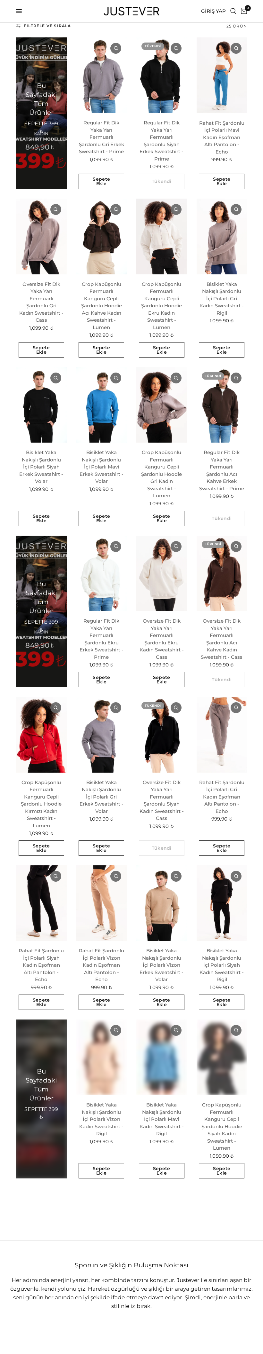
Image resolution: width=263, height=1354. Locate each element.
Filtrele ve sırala (47, 25)
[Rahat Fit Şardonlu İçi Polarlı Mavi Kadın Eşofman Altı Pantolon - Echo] (222, 75)
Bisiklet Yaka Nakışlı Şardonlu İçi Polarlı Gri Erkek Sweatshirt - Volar (101, 796)
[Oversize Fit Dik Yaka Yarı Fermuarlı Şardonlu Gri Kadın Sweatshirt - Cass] (41, 236)
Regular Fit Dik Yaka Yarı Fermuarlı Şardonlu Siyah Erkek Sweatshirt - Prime (161, 141)
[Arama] (233, 11)
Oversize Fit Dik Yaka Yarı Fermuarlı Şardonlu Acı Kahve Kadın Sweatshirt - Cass (221, 639)
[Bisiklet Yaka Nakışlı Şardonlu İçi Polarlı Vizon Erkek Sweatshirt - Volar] (161, 903)
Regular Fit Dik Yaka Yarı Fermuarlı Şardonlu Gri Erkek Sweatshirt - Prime (101, 137)
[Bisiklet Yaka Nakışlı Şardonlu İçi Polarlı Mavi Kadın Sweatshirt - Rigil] (161, 1057)
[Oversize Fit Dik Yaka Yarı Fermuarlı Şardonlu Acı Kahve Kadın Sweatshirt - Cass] (222, 573)
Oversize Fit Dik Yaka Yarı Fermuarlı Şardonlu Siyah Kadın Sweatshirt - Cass (162, 800)
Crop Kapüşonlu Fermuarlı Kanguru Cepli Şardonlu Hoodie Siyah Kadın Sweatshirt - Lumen (221, 1126)
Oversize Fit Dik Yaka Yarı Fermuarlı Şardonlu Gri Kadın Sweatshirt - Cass (41, 302)
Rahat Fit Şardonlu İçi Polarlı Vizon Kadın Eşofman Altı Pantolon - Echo (101, 965)
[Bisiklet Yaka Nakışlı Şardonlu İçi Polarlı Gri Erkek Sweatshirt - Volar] (101, 734)
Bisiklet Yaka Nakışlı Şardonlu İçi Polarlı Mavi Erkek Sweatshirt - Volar (101, 466)
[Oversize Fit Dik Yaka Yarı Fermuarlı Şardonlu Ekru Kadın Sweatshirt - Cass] (161, 573)
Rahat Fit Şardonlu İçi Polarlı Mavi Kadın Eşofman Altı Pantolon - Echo (221, 137)
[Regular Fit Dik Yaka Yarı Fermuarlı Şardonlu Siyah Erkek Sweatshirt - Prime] (161, 75)
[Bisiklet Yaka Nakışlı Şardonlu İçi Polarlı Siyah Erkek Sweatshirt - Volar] (41, 405)
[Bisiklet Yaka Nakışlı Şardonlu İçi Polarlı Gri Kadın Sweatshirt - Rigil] (222, 236)
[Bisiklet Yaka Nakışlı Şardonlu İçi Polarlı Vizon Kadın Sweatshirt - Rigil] (101, 1057)
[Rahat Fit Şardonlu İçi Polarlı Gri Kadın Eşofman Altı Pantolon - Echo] (222, 734)
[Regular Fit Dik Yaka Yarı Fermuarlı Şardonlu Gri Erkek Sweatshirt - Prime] (101, 75)
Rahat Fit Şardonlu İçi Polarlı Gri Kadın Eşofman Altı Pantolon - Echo (221, 796)
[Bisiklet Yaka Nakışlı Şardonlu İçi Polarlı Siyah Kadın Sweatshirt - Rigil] (222, 903)
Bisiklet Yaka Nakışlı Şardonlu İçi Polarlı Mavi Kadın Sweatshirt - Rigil (162, 1119)
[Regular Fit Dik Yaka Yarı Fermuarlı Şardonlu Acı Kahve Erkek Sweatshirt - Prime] (222, 405)
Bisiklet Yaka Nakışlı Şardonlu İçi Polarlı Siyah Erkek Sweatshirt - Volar (41, 466)
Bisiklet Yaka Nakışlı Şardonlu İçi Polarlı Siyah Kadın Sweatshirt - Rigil (221, 965)
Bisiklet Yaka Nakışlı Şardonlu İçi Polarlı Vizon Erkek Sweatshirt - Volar (161, 965)
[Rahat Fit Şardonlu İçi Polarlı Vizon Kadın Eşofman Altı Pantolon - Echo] (101, 903)
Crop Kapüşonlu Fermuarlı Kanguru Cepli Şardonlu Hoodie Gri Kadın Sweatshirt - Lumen (161, 474)
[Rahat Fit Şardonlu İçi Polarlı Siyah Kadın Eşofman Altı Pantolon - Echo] (41, 903)
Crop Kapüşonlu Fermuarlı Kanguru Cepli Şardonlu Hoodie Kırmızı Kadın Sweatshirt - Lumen (41, 804)
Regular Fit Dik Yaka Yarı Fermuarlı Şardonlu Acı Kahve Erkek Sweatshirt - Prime (221, 470)
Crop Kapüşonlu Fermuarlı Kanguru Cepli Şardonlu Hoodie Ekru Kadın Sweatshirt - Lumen (161, 305)
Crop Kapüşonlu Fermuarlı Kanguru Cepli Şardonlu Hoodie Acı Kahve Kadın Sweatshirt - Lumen (101, 305)
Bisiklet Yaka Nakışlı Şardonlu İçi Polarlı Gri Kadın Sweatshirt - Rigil (221, 298)
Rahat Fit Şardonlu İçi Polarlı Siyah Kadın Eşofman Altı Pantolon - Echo (41, 965)
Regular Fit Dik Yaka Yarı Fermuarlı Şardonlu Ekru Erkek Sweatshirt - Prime (101, 639)
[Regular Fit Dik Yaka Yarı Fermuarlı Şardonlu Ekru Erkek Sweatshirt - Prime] (101, 573)
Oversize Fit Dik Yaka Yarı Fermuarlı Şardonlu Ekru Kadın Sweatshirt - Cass (162, 639)
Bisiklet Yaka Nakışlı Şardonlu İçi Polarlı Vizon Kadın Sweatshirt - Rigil (101, 1119)
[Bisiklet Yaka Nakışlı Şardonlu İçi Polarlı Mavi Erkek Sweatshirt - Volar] (101, 405)
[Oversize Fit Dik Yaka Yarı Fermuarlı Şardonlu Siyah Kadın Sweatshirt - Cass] (161, 734)
